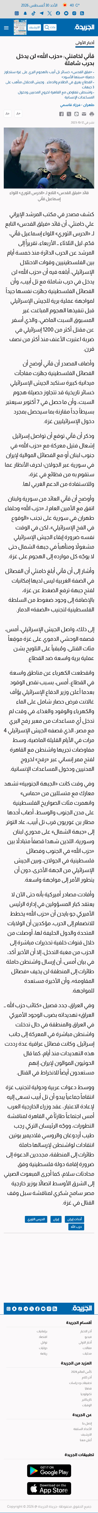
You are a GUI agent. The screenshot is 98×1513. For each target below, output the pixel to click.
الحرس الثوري (36, 1219)
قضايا (88, 1388)
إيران (56, 1219)
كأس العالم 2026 (81, 1372)
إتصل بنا (87, 1423)
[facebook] (58, 13)
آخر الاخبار (86, 1331)
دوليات (43, 1348)
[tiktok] (33, 13)
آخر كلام (87, 1377)
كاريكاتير (87, 1399)
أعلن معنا (86, 1440)
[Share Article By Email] (84, 114)
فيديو (88, 1337)
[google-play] (49, 1468)
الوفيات (87, 1405)
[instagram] (74, 13)
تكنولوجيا (86, 1394)
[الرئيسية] (84, 27)
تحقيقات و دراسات (80, 1383)
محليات (87, 1353)
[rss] (82, 13)
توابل (44, 1342)
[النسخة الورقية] (20, 27)
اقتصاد (43, 1337)
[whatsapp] (16, 13)
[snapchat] (25, 13)
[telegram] (41, 13)
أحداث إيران (74, 1219)
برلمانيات (42, 1331)
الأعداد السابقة (82, 1429)
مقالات (87, 1348)
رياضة (43, 1353)
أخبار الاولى (85, 1342)
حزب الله (76, 1227)
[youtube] (66, 13)
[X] (49, 13)
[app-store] (49, 1486)
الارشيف (34, 27)
